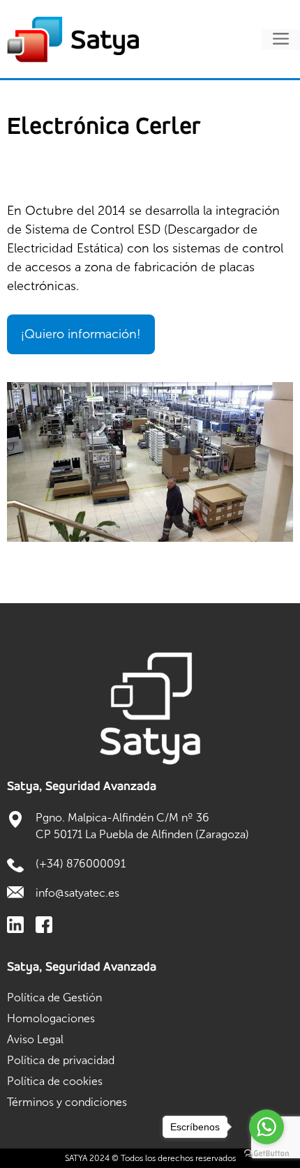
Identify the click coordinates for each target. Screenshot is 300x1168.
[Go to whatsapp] (266, 1126)
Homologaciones (51, 1018)
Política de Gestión (54, 997)
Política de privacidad (60, 1060)
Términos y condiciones (67, 1102)
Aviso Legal (35, 1039)
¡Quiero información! (81, 334)
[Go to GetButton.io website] (266, 1153)
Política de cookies (55, 1081)
